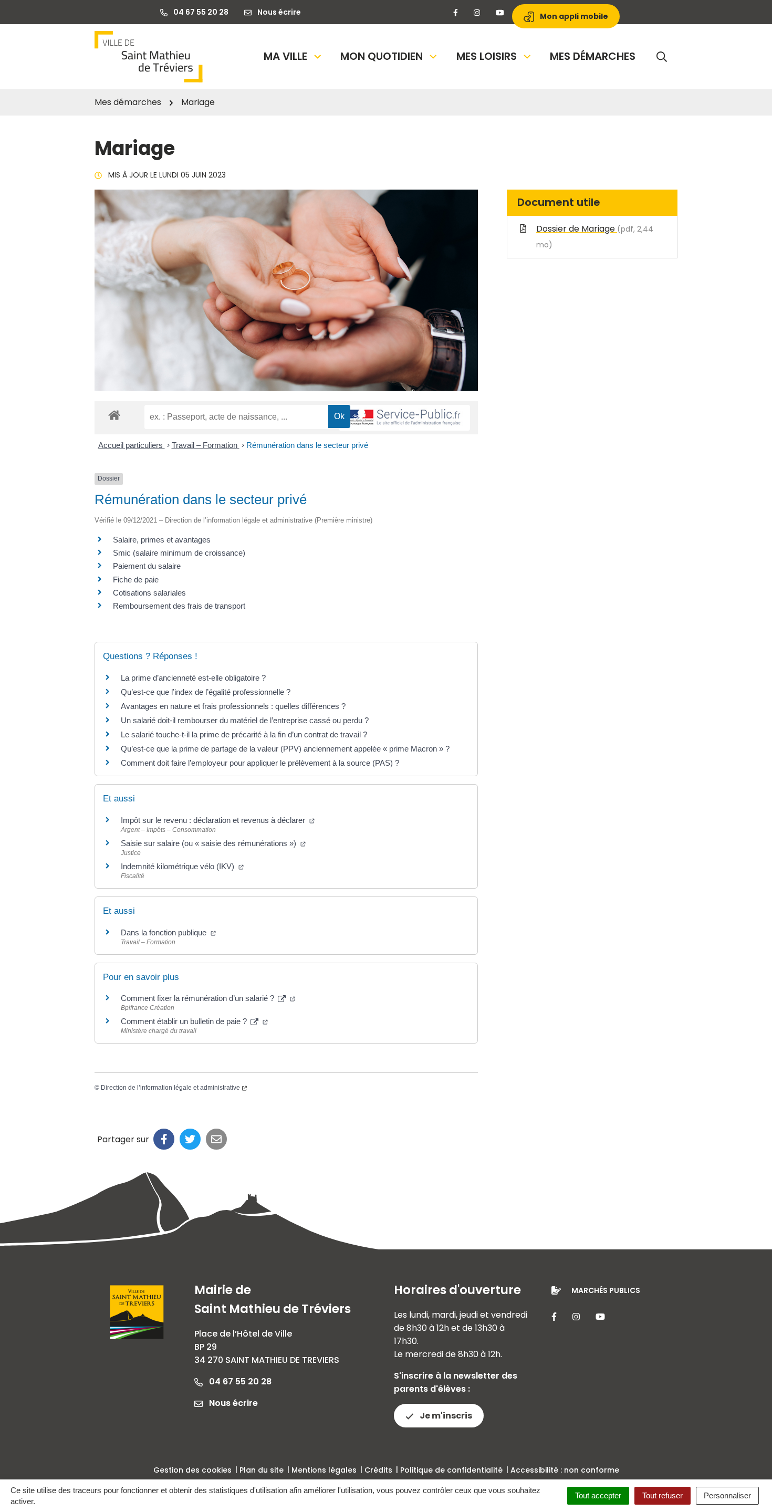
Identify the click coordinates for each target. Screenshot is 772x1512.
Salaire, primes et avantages (162, 539)
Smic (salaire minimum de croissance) (179, 552)
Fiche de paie (136, 579)
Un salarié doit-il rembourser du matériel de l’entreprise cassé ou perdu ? (245, 720)
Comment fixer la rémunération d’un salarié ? (198, 998)
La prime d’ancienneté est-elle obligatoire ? (193, 677)
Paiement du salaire (147, 565)
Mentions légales (324, 1470)
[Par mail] (216, 1139)
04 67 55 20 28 (239, 1381)
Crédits (378, 1470)
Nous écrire (232, 1403)
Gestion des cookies (192, 1470)
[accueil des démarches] (114, 413)
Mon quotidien (381, 56)
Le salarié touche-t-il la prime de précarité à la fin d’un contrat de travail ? (244, 734)
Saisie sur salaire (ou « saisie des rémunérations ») (209, 843)
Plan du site (261, 1470)
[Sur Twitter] (190, 1139)
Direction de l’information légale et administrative (170, 1087)
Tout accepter (598, 1495)
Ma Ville (285, 56)
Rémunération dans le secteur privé (307, 445)
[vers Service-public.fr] (404, 418)
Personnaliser (727, 1495)
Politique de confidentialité (451, 1470)
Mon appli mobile (573, 16)
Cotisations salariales (149, 592)
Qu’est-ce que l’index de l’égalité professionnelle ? (205, 691)
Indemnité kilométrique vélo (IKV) (178, 866)
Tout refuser (662, 1495)
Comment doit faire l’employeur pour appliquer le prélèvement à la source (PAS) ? (260, 762)
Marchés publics (605, 1290)
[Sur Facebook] (163, 1139)
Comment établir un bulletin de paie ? (185, 1021)
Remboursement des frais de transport (179, 605)
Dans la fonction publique (164, 932)
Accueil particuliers (131, 445)
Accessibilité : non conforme (564, 1470)
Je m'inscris (445, 1416)
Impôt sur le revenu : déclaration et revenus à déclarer (214, 820)
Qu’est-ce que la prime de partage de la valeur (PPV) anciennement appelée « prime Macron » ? (285, 748)
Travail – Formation (205, 445)
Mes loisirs (486, 56)
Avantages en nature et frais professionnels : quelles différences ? (233, 706)
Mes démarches (592, 56)
